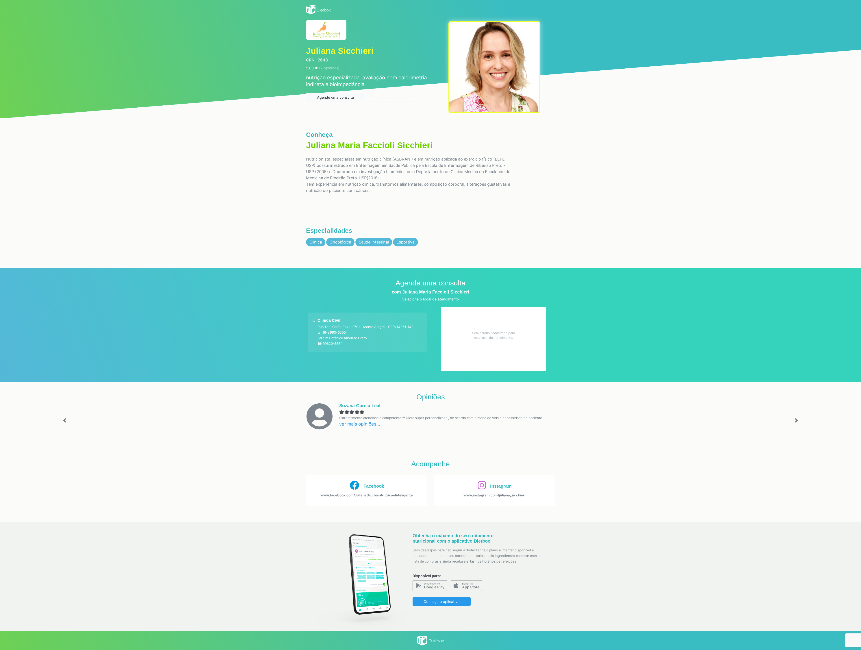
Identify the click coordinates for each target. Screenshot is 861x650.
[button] (64, 420)
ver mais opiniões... (359, 424)
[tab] (367, 332)
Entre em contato (393, 97)
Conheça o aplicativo (442, 601)
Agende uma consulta (335, 97)
